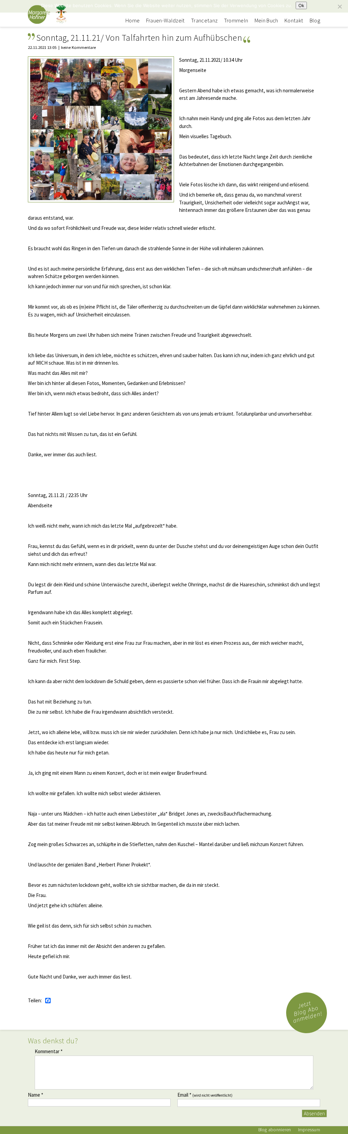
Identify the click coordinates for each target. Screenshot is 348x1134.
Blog (315, 20)
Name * (35, 1095)
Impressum (309, 1130)
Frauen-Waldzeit (165, 20)
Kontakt (293, 20)
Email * (204, 1095)
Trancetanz (204, 20)
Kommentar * (49, 1051)
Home (132, 20)
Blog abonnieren (274, 1130)
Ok (301, 5)
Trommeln (236, 20)
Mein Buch (266, 20)
